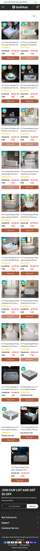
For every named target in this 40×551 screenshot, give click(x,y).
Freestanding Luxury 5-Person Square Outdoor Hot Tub (10, 428)
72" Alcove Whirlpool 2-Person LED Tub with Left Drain (10, 43)
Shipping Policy (25, 545)
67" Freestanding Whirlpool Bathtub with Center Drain (29, 129)
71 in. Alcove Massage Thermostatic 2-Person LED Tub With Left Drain (10, 388)
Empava (21, 540)
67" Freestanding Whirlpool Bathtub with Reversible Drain (29, 216)
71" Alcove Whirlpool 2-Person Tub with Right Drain (10, 259)
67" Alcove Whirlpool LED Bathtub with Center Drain (10, 129)
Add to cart (10, 58)
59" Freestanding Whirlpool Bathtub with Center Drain (29, 172)
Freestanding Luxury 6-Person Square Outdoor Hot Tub (29, 388)
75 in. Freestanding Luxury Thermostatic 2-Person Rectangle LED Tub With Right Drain (29, 428)
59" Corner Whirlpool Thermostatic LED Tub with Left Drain (10, 86)
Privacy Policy (13, 545)
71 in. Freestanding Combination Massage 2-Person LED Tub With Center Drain (20, 468)
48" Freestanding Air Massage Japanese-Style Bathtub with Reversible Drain (10, 216)
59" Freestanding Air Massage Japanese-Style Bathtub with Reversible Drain (29, 259)
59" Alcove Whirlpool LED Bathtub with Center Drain (29, 86)
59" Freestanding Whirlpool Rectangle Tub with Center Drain (10, 172)
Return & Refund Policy (20, 548)
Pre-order (29, 437)
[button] (6, 48)
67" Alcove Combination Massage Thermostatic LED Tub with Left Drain (29, 43)
